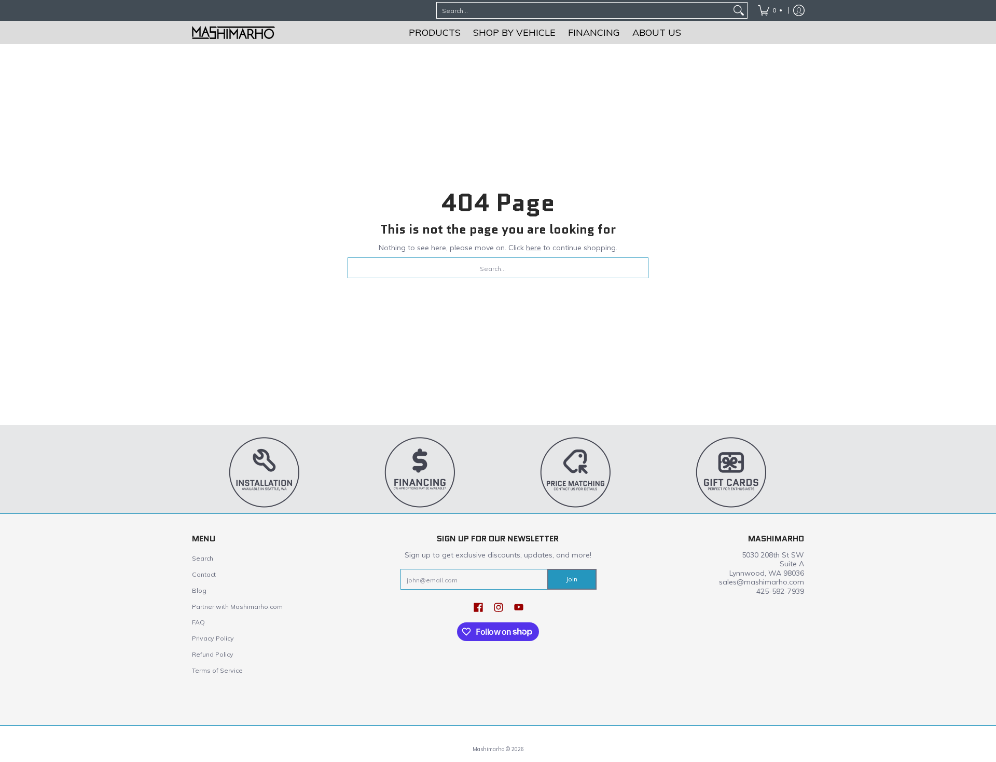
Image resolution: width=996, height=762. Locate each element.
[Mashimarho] (233, 32)
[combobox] (583, 10)
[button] (478, 607)
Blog (199, 590)
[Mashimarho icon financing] (420, 472)
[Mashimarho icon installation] (264, 472)
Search (202, 558)
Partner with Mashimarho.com (237, 606)
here (533, 247)
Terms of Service (217, 670)
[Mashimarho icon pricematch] (575, 472)
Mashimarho (489, 749)
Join (571, 579)
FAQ (198, 622)
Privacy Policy (213, 638)
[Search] (738, 10)
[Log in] (799, 10)
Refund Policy (212, 654)
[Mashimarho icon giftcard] (731, 472)
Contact (204, 574)
